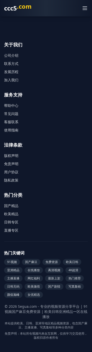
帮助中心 (11, 105)
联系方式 (11, 63)
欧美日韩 (72, 262)
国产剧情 (54, 286)
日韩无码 (13, 286)
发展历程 (11, 71)
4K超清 (73, 270)
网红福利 (34, 278)
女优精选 (34, 294)
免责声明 (11, 163)
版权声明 (11, 155)
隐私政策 (11, 180)
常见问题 (11, 113)
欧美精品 (11, 213)
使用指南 (11, 130)
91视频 (12, 262)
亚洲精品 (13, 270)
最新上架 (54, 278)
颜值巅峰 (13, 294)
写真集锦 (74, 286)
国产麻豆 (31, 262)
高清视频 (54, 270)
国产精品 (11, 205)
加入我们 (11, 79)
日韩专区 (11, 222)
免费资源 (51, 262)
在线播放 (34, 270)
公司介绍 (11, 55)
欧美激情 (34, 286)
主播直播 (13, 278)
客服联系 (11, 121)
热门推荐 (74, 278)
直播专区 (11, 230)
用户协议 (11, 171)
